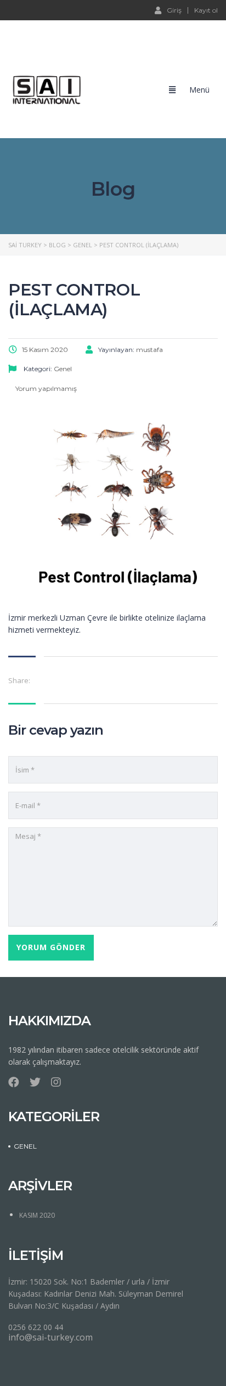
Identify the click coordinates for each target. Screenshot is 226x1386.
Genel (25, 1146)
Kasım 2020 (37, 1215)
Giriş (174, 10)
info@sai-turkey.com (50, 1337)
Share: (19, 680)
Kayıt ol (206, 10)
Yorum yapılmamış (45, 388)
